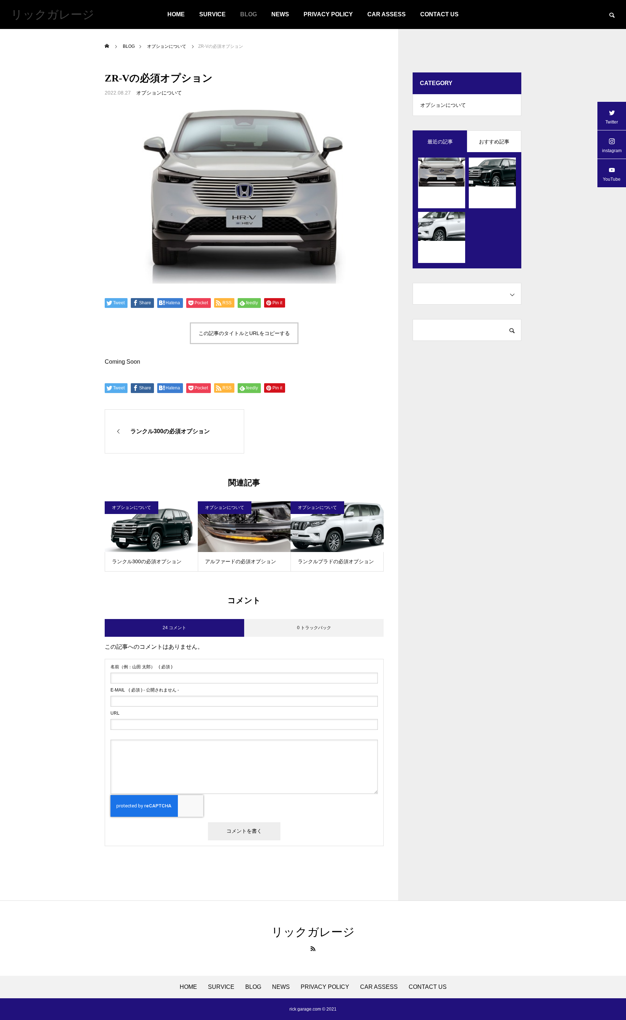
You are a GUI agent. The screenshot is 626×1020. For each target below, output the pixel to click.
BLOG (248, 14)
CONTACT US (439, 14)
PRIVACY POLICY (328, 14)
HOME (176, 14)
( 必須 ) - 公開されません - (144, 690)
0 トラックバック (314, 627)
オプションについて (159, 93)
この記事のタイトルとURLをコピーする (244, 333)
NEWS (280, 14)
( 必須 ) (141, 667)
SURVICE (212, 14)
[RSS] (313, 948)
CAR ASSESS (386, 14)
